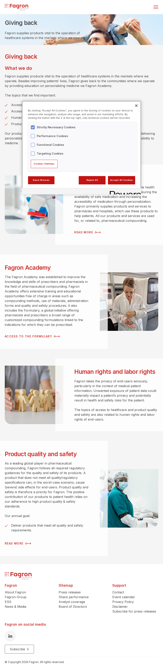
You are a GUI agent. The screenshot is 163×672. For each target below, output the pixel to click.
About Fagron (15, 592)
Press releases (70, 592)
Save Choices (41, 180)
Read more (83, 232)
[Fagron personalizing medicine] (18, 575)
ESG (8, 602)
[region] (81, 147)
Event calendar (123, 597)
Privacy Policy (123, 602)
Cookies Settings (44, 163)
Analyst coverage (72, 602)
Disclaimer (120, 607)
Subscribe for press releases (134, 611)
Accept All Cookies (121, 180)
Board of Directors (73, 607)
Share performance (74, 597)
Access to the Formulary (28, 336)
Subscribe (17, 649)
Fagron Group (15, 597)
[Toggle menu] (156, 7)
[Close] (136, 105)
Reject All (92, 180)
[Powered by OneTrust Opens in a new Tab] (124, 191)
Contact (118, 592)
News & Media (15, 607)
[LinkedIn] (10, 636)
